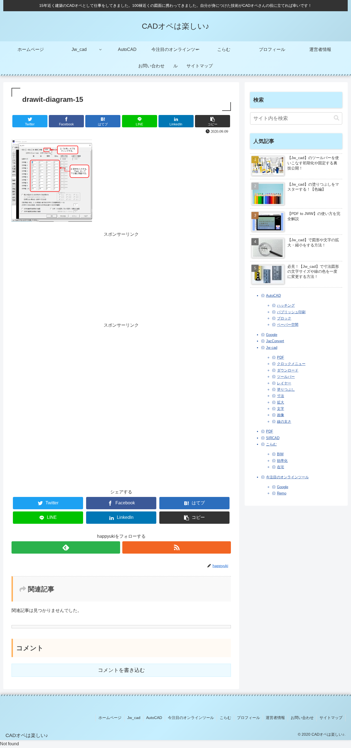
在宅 (280, 467)
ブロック (284, 318)
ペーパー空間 (287, 325)
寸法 (280, 396)
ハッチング (286, 305)
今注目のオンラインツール (287, 477)
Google (271, 335)
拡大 (280, 402)
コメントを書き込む (121, 670)
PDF (280, 357)
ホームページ (109, 717)
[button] (336, 118)
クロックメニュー (291, 364)
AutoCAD (273, 296)
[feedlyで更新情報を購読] (66, 547)
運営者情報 (275, 717)
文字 (280, 409)
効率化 (282, 461)
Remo (281, 493)
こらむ (271, 444)
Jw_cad (133, 717)
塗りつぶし (286, 389)
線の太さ (284, 421)
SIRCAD (272, 438)
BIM (280, 454)
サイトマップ (330, 717)
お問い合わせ (302, 717)
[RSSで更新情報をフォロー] (176, 547)
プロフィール (248, 717)
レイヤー (284, 383)
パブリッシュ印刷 (291, 312)
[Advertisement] (121, 276)
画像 (280, 415)
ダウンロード (287, 370)
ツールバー (286, 377)
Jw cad (271, 348)
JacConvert (275, 341)
